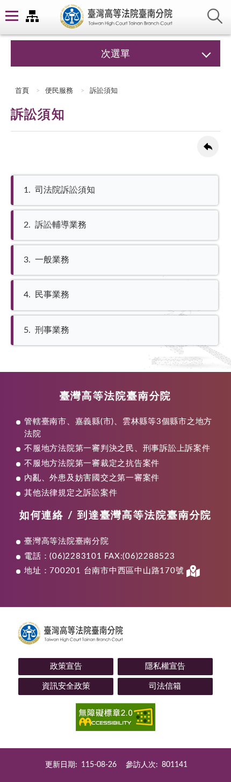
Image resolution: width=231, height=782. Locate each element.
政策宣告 (66, 666)
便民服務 (59, 90)
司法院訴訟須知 (59, 190)
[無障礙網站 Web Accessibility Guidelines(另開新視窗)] (115, 719)
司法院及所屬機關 (32, 16)
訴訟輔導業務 (55, 225)
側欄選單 (10, 16)
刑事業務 (46, 330)
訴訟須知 (104, 90)
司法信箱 (165, 686)
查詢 (215, 16)
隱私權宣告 (165, 666)
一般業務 (46, 259)
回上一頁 (208, 146)
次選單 (115, 54)
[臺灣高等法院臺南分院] (115, 17)
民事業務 (46, 294)
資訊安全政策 (66, 686)
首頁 (21, 90)
